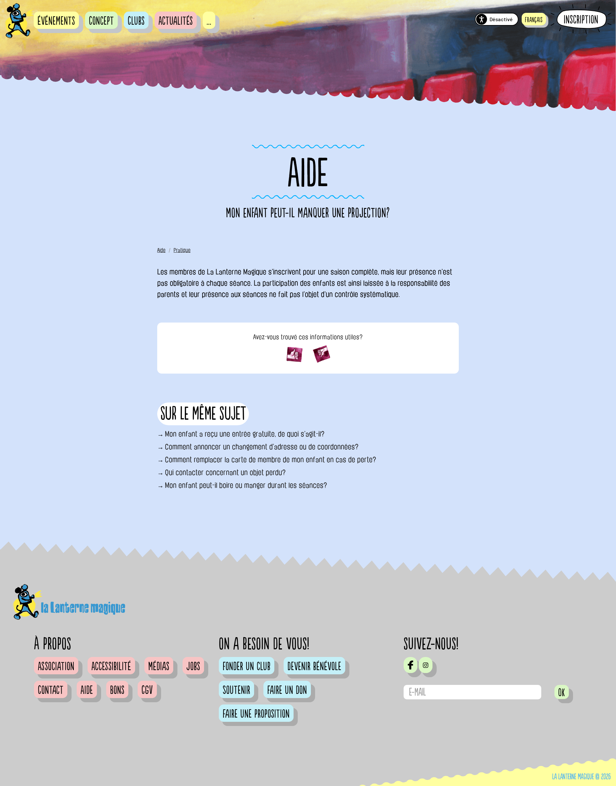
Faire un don (287, 690)
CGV (147, 690)
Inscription (581, 19)
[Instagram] (425, 665)
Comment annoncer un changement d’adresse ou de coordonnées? (262, 447)
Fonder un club (246, 666)
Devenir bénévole (314, 666)
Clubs (136, 21)
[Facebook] (410, 665)
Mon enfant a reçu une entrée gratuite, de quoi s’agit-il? (245, 434)
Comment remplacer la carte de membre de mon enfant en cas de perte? (270, 459)
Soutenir (236, 690)
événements (56, 21)
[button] (534, 19)
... (209, 21)
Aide (161, 250)
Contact (51, 690)
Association (56, 666)
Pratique (182, 250)
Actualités (175, 21)
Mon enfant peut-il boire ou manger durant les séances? (246, 485)
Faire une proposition (256, 714)
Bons (117, 690)
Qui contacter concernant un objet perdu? (225, 472)
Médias (158, 666)
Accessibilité (111, 666)
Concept (101, 21)
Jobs (193, 666)
